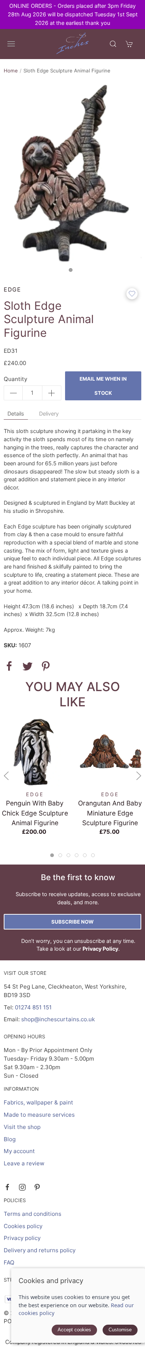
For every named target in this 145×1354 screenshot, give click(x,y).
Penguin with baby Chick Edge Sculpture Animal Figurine (35, 812)
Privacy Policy (100, 948)
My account (19, 1151)
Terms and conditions (32, 1213)
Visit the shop (22, 1126)
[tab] (52, 855)
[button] (11, 44)
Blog (10, 1139)
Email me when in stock (103, 386)
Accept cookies (74, 1329)
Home (11, 71)
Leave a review (24, 1163)
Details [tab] (15, 413)
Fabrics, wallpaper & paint (38, 1102)
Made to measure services (39, 1114)
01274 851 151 (33, 1007)
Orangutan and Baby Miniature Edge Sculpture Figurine (110, 812)
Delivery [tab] (49, 413)
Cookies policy (23, 1226)
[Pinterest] (37, 1187)
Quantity (15, 379)
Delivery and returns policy (39, 1250)
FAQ (9, 1262)
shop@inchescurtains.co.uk (58, 1019)
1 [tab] (72, 272)
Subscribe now (72, 922)
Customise (120, 1329)
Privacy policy (22, 1237)
